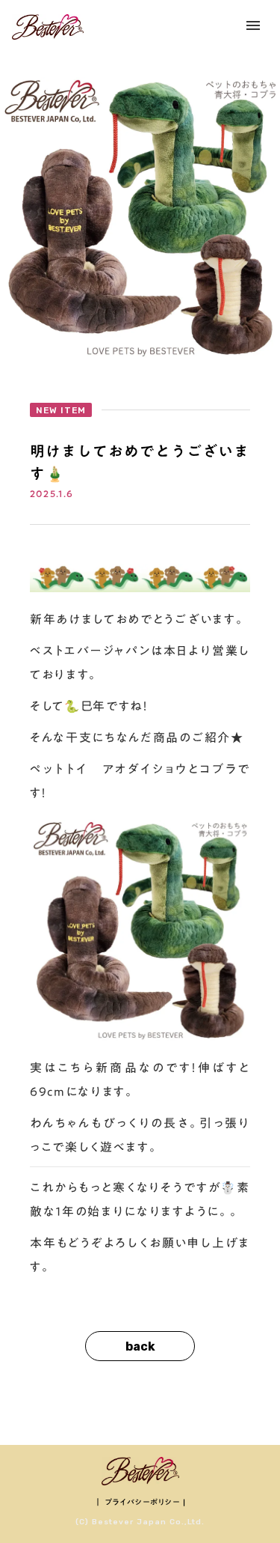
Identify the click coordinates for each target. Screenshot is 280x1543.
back (140, 1346)
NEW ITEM (61, 410)
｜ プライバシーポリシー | (140, 1502)
